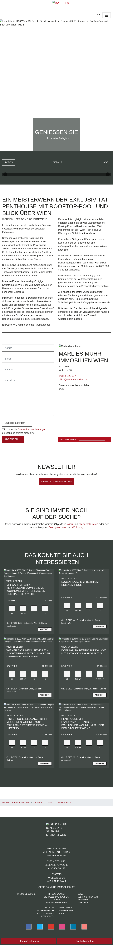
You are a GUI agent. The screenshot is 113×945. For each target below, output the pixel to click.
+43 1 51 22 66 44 (68, 376)
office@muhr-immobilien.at (73, 379)
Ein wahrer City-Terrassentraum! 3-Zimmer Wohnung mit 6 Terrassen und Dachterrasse (26, 589)
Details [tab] (57, 162)
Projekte (49, 908)
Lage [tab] (105, 162)
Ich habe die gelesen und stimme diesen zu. (24, 431)
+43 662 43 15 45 (56, 855)
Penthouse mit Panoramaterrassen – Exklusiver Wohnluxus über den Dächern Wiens (82, 723)
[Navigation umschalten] (106, 15)
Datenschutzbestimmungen (32, 429)
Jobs (61, 913)
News (80, 894)
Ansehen (44, 629)
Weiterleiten (68, 439)
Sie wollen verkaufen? (56, 897)
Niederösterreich (88, 524)
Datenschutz (85, 903)
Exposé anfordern (16, 423)
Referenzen (47, 916)
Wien (70, 524)
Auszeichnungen (45, 913)
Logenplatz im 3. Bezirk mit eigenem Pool (81, 583)
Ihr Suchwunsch (56, 894)
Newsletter (65, 908)
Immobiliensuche (26, 894)
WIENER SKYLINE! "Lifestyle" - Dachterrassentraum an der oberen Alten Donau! (28, 653)
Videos (56, 900)
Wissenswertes (45, 911)
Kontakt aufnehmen (85, 941)
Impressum (83, 900)
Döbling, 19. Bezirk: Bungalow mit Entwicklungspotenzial (83, 652)
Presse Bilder (66, 911)
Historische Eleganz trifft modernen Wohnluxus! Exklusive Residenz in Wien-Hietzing (27, 723)
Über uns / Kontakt (88, 897)
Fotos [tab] (9, 162)
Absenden (11, 439)
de (97, 15)
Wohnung (77, 527)
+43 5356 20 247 (56, 868)
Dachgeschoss (57, 527)
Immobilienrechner (56, 903)
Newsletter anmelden (56, 481)
